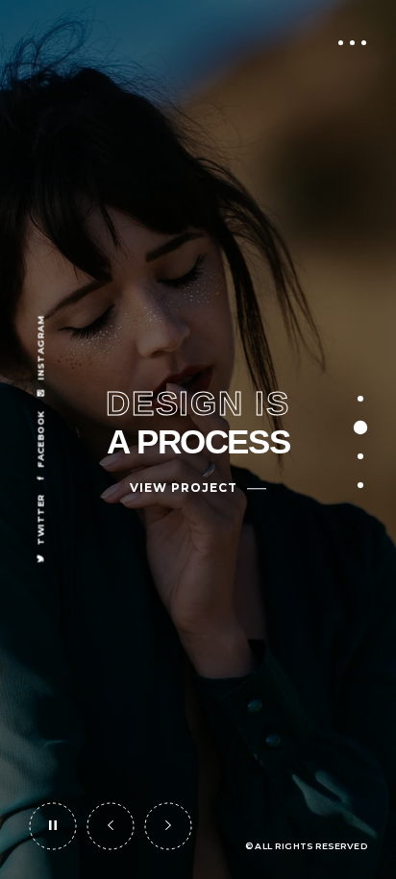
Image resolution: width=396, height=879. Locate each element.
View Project (183, 487)
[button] (111, 826)
